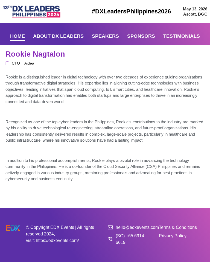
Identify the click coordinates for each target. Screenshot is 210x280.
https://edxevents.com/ (57, 240)
